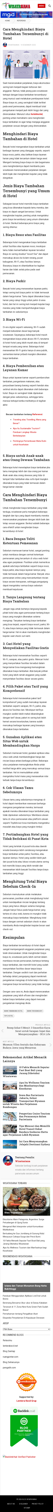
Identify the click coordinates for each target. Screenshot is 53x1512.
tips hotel (8, 1016)
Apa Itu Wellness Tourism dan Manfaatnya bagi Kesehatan (34, 1085)
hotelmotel (37, 114)
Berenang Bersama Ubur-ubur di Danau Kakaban (25, 1303)
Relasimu (7, 1340)
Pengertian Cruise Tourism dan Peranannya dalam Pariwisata (34, 1116)
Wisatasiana (13, 45)
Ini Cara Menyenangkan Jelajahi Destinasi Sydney (34, 1143)
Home (7, 21)
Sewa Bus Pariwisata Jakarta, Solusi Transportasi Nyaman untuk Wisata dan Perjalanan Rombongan (24, 1101)
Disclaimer (23, 1504)
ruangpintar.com (10, 1356)
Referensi (21, 21)
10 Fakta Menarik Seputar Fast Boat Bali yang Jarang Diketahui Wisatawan (26, 1072)
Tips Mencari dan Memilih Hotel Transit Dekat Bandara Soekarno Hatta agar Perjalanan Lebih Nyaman (26, 1130)
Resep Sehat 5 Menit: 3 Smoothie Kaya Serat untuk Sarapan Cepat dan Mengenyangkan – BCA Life (28, 1031)
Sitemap (27, 1508)
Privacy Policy (38, 1504)
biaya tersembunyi (34, 1011)
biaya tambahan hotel (13, 1011)
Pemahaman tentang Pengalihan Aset (20, 1314)
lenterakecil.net (10, 1345)
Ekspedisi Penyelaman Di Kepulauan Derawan (23, 1318)
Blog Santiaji (9, 1351)
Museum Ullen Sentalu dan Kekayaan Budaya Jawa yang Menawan (24, 1046)
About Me (11, 1504)
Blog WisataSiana (29, 1499)
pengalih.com (9, 1367)
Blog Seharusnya (11, 1362)
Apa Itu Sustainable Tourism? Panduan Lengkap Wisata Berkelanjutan (26, 432)
